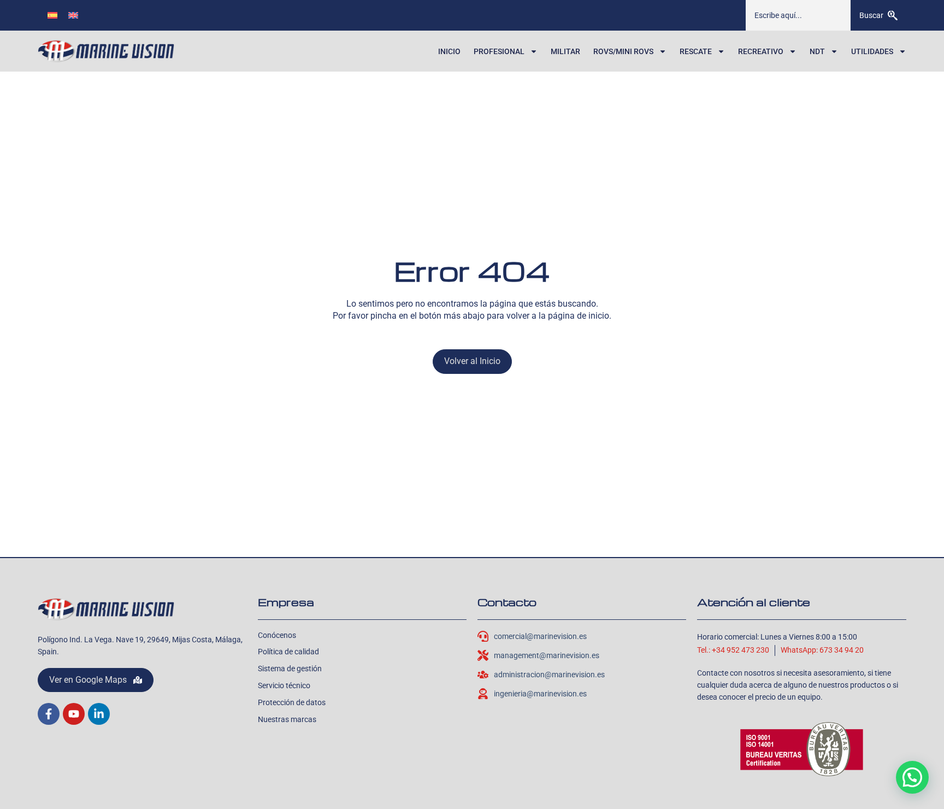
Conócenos (277, 635)
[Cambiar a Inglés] (73, 15)
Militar (565, 51)
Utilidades (872, 51)
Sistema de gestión (290, 668)
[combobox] (798, 15)
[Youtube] (74, 714)
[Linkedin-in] (99, 714)
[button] (912, 777)
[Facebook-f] (49, 714)
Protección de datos (292, 702)
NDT (817, 51)
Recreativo (760, 51)
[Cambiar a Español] (52, 15)
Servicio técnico (284, 685)
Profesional (499, 51)
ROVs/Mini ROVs (623, 51)
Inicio (449, 51)
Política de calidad (288, 651)
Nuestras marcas (287, 719)
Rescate (696, 51)
